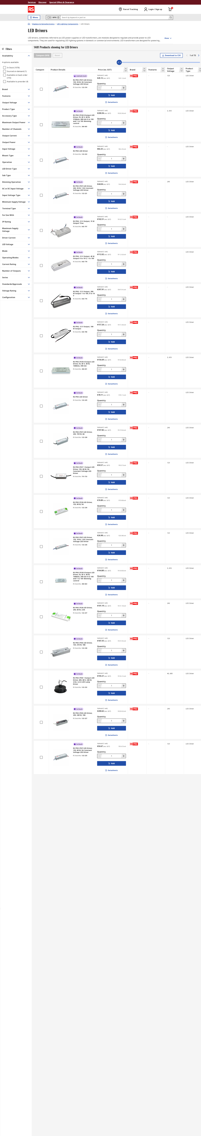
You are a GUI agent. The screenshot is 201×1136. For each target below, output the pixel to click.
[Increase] (123, 88)
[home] (29, 24)
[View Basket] (170, 9)
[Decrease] (99, 88)
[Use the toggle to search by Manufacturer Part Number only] (58, 17)
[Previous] (187, 55)
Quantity (101, 83)
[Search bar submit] (170, 17)
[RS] (31, 9)
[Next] (198, 55)
